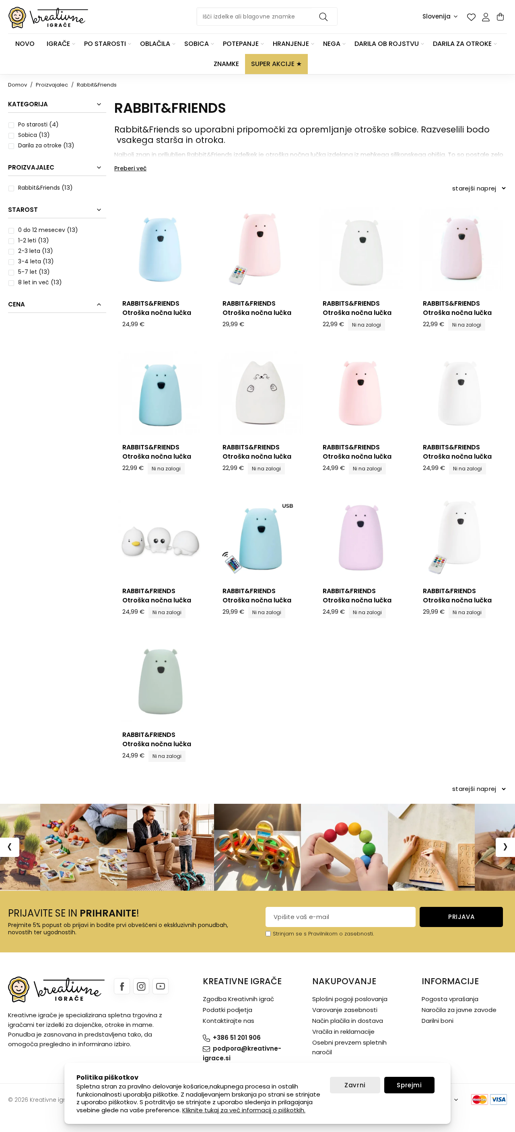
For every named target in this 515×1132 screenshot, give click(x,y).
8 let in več (33, 282)
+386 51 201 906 (237, 1037)
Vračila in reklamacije (343, 1031)
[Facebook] (122, 986)
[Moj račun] (486, 17)
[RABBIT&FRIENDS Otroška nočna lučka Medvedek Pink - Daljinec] (260, 249)
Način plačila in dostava (347, 1020)
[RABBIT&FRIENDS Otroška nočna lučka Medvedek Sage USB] (160, 680)
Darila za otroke (40, 145)
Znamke (226, 63)
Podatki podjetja (227, 1010)
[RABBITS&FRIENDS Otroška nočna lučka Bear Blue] (160, 393)
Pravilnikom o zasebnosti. (341, 933)
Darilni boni (437, 1020)
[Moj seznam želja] (471, 17)
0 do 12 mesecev (41, 230)
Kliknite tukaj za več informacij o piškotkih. (243, 1110)
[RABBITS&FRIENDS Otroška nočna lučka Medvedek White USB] (461, 393)
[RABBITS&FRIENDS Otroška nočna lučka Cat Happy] (260, 393)
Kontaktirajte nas (228, 1020)
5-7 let (27, 271)
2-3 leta (29, 251)
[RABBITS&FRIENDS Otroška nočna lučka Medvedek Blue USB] (160, 249)
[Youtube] (160, 986)
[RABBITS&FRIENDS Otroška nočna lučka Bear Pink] (461, 249)
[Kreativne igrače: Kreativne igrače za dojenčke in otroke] (48, 17)
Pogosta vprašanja (450, 999)
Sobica (27, 135)
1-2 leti (27, 240)
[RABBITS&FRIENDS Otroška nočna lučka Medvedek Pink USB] (361, 393)
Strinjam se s (290, 933)
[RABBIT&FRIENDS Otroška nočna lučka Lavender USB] (361, 537)
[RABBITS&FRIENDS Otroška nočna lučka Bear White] (361, 249)
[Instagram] (141, 986)
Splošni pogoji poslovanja (349, 999)
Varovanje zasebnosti (344, 1010)
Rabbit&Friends (39, 187)
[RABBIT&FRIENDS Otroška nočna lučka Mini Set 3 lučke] (160, 537)
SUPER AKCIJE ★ (276, 63)
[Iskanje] (325, 16)
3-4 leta (29, 261)
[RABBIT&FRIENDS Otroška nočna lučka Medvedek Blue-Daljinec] (260, 537)
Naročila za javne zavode (459, 1010)
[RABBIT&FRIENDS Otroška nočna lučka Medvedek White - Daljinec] (461, 537)
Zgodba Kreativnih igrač (238, 999)
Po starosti (32, 124)
